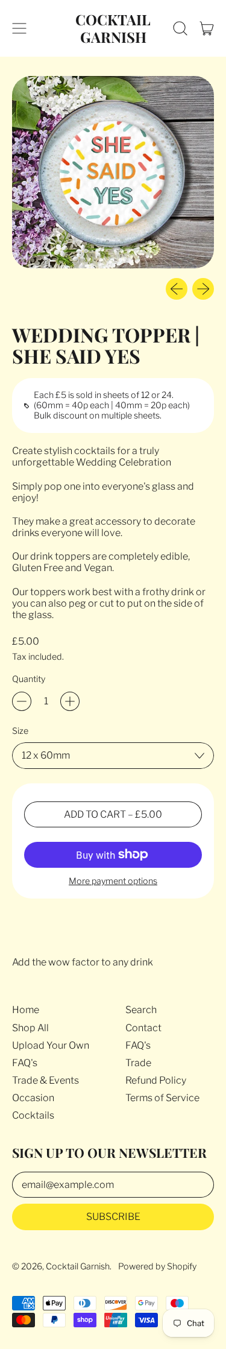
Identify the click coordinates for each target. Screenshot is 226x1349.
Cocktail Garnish (113, 28)
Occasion (33, 1098)
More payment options (113, 881)
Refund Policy (155, 1080)
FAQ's (24, 1063)
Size (20, 731)
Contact (143, 1028)
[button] (180, 28)
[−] (21, 701)
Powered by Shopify (157, 1266)
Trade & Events (45, 1080)
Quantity (28, 679)
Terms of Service (162, 1098)
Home (25, 1010)
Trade (138, 1063)
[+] (70, 701)
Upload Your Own (50, 1045)
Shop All (30, 1028)
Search (141, 1010)
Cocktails (33, 1115)
